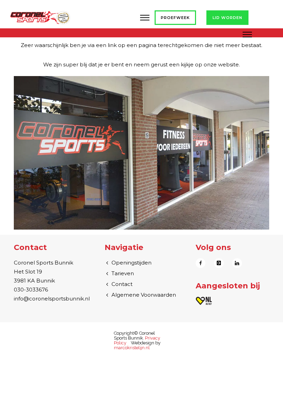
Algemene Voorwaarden (143, 294)
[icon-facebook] (202, 263)
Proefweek (175, 17)
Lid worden (227, 17)
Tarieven (122, 273)
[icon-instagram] (220, 263)
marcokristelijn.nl (132, 347)
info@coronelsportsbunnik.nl (52, 298)
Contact (122, 284)
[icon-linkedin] (237, 263)
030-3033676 (31, 289)
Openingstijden (131, 262)
